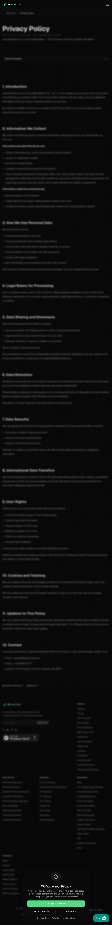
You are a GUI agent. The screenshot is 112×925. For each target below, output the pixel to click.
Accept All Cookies (56, 903)
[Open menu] (107, 4)
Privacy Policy (51, 918)
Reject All (71, 911)
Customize (43, 911)
